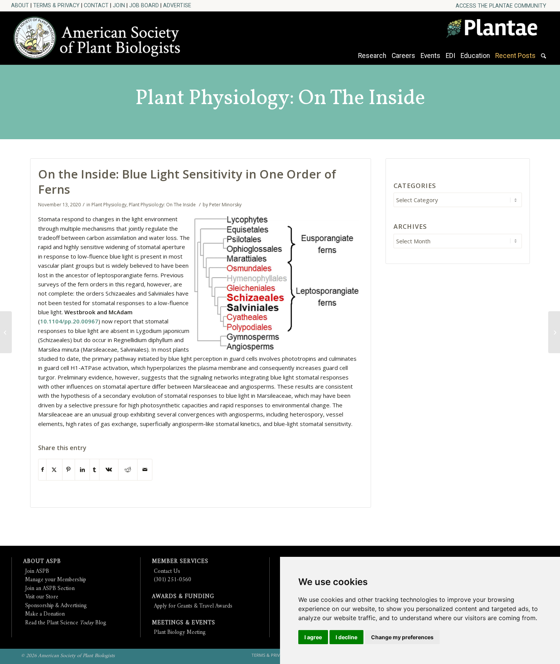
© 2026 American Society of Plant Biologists (68, 656)
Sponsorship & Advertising (56, 606)
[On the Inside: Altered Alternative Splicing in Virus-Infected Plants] (554, 332)
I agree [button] (313, 637)
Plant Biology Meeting (180, 632)
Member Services (180, 561)
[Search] (543, 59)
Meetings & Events (183, 623)
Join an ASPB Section (50, 589)
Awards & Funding (183, 597)
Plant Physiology (108, 204)
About (20, 5)
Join (119, 5)
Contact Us (167, 571)
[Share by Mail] (145, 469)
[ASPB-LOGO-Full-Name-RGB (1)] (100, 36)
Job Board (144, 5)
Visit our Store (41, 597)
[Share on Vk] (108, 469)
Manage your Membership (55, 580)
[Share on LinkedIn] (82, 469)
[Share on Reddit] (127, 469)
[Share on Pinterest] (68, 469)
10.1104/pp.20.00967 (69, 321)
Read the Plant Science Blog (65, 623)
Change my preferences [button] (402, 637)
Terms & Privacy (56, 5)
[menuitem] (501, 6)
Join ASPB (37, 571)
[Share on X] (54, 469)
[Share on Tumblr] (94, 469)
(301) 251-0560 (172, 580)
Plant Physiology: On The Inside (280, 99)
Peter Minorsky (225, 204)
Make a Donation (45, 614)
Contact (96, 5)
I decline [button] (346, 637)
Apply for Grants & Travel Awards (193, 606)
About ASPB (42, 561)
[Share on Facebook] (42, 469)
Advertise (177, 5)
